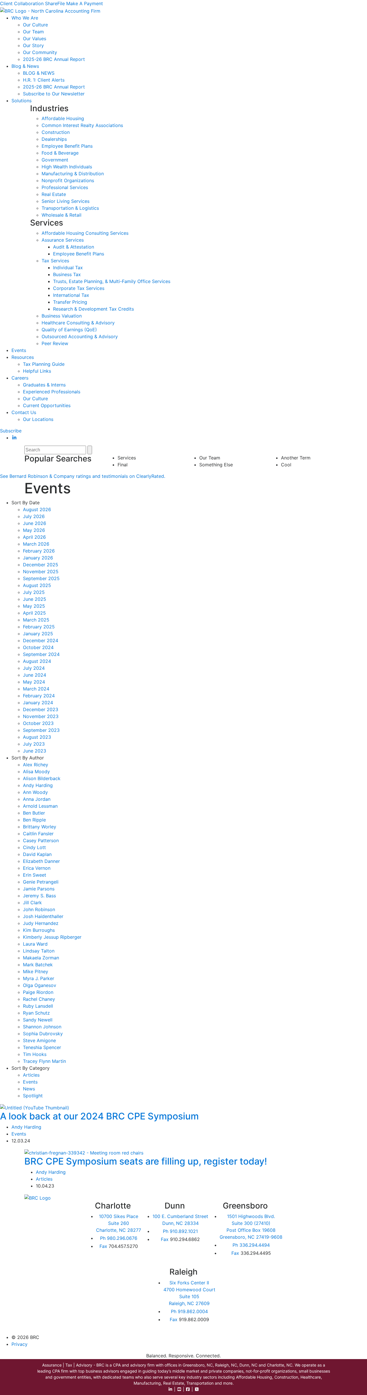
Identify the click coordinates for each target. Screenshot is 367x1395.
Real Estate (54, 194)
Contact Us (23, 412)
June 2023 (34, 751)
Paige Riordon (38, 992)
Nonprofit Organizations (68, 180)
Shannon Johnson (42, 1027)
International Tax (71, 295)
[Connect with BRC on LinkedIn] (170, 1389)
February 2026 (39, 551)
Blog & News (25, 66)
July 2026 (34, 516)
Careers (19, 378)
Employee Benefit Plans (67, 146)
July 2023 (34, 744)
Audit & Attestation (73, 247)
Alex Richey (35, 764)
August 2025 (37, 585)
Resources (22, 357)
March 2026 (36, 544)
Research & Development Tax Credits (93, 309)
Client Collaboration (22, 3)
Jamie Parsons (38, 889)
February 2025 (39, 627)
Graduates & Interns (44, 385)
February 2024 (39, 696)
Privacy (19, 1344)
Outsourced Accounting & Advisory (80, 336)
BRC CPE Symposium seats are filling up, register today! (145, 1161)
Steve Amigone (39, 1040)
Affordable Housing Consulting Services (85, 233)
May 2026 (34, 530)
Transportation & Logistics (70, 208)
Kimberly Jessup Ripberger (52, 937)
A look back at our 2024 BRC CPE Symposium (99, 1116)
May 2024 (34, 682)
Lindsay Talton (38, 951)
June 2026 (34, 523)
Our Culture (35, 25)
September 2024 (41, 654)
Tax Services (55, 260)
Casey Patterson (41, 840)
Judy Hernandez (40, 923)
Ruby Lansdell (38, 1006)
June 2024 (34, 675)
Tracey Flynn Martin (44, 1061)
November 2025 (40, 571)
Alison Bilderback (41, 778)
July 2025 (34, 592)
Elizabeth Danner (41, 861)
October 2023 (38, 723)
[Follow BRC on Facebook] (188, 1389)
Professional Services (65, 187)
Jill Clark (32, 902)
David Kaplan (37, 854)
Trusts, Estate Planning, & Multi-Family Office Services (111, 281)
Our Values (34, 38)
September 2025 (41, 578)
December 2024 (40, 640)
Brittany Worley (39, 827)
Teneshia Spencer (42, 1047)
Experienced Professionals (51, 392)
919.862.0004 (189, 1311)
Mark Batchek (38, 964)
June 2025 (34, 599)
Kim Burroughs (39, 930)
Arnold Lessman (40, 806)
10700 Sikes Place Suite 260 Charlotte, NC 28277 (118, 1223)
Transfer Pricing (70, 302)
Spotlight (33, 1095)
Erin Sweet (34, 875)
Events (18, 350)
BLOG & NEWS (38, 73)
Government (55, 160)
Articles (31, 1075)
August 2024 (37, 661)
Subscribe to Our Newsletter (54, 94)
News (29, 1089)
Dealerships (54, 139)
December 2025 (40, 564)
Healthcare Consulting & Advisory (78, 323)
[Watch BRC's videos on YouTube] (179, 1389)
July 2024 (34, 668)
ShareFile (55, 3)
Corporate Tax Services (78, 288)
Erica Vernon (36, 868)
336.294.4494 (251, 1245)
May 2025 (34, 606)
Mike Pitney (35, 971)
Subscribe (11, 431)
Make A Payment (84, 3)
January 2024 (38, 702)
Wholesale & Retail (61, 215)
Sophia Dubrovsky (43, 1033)
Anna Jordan (36, 799)
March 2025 (36, 620)
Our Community (40, 52)
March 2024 (36, 689)
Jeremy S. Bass (39, 895)
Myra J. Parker (38, 978)
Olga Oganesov (39, 985)
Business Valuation (62, 316)
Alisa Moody (36, 771)
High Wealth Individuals (67, 167)
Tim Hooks (34, 1054)
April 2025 (34, 613)
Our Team (33, 31)
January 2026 (38, 558)
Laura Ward (35, 944)
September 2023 (41, 730)
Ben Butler (34, 813)
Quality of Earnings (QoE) (69, 329)
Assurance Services (63, 240)
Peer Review (55, 343)
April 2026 (34, 537)
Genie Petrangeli (40, 882)
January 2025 (38, 633)
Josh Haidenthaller (43, 916)
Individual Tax (68, 267)
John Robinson (39, 909)
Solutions (21, 100)
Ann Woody (35, 792)
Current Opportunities (47, 405)
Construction (56, 132)
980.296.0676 (118, 1238)
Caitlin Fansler (38, 833)
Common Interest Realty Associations (82, 125)
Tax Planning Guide (44, 364)
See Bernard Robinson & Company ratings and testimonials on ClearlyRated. (82, 476)
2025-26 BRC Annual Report (54, 59)
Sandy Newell (37, 1020)
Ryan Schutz (36, 1013)
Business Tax (67, 274)
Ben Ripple (34, 820)
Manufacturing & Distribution (73, 173)
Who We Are (24, 18)
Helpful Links (37, 371)
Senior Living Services (65, 201)
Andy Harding (38, 785)
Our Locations (38, 419)
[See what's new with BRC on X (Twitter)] (196, 1389)
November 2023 (40, 716)
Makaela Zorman (41, 958)
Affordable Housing (63, 118)
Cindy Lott (34, 847)
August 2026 (37, 509)
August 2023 (37, 737)
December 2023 (40, 709)
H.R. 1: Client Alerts (44, 80)
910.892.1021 (180, 1231)
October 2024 (38, 647)
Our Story (33, 45)
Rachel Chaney (39, 999)
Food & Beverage (60, 153)
